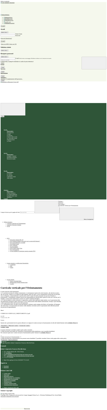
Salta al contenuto (5, 1)
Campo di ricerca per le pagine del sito (10, 212)
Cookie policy (7, 373)
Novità (61, 202)
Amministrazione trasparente (11, 385)
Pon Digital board (14, 244)
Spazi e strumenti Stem (15, 281)
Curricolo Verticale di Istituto (14, 225)
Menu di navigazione (88, 219)
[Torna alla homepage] (53, 82)
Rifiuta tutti (13, 325)
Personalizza (4, 325)
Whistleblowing (8, 382)
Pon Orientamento (14, 249)
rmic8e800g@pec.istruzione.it (20, 356)
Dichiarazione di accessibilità (11, 379)
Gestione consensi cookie (10, 383)
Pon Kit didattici (14, 247)
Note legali (6, 375)
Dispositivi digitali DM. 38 (16, 240)
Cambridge (13, 264)
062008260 (9, 353)
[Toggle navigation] (13, 109)
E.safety (12, 284)
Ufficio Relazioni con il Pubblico (12, 377)
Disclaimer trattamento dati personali (10, 396)
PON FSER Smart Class (16, 248)
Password (17, 35)
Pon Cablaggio (13, 245)
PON (8, 238)
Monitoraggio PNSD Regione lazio (18, 282)
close (2, 116)
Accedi (2, 26)
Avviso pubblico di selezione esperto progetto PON (22, 251)
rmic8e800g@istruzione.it (20, 354)
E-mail (17, 58)
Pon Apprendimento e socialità (17, 242)
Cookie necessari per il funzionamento (10, 337)
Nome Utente (18, 34)
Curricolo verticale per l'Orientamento (16, 223)
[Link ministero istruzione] (7, 2)
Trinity (11, 267)
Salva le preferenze (12, 340)
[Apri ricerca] (94, 63)
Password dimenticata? (6, 38)
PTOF (8, 226)
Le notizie (61, 204)
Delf (11, 266)
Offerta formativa (8, 222)
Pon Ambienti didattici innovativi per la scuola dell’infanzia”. (25, 241)
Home (61, 201)
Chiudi (2, 67)
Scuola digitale (10, 279)
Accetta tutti (25, 325)
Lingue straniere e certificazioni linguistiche (18, 263)
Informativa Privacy (9, 376)
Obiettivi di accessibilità (10, 380)
